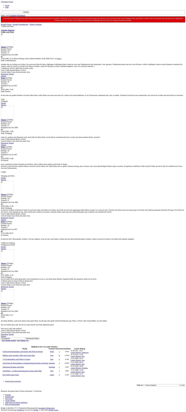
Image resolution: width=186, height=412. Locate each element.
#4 (2, 156)
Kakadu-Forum (6, 24)
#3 (2, 129)
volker (52, 375)
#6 (2, 231)
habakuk (52, 363)
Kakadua (52, 367)
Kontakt (8, 395)
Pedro (3, 78)
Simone (3, 47)
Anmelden (13, 15)
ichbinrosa (85, 352)
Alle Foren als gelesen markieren (16, 402)
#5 (2, 204)
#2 (2, 88)
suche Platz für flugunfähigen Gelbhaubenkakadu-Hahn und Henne (25, 363)
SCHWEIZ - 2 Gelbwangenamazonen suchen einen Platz (22, 371)
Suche (7, 5)
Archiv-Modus (10, 400)
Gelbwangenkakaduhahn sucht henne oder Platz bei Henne (23, 351)
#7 (2, 273)
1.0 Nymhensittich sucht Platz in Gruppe (16, 359)
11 (59, 355)
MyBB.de (20, 410)
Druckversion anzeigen (13, 381)
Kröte (52, 351)
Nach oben (9, 399)
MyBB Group (53, 410)
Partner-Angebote (36, 24)
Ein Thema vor (22, 340)
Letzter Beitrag (76, 352)
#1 (2, 57)
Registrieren (21, 15)
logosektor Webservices (47, 408)
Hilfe (7, 7)
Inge (58, 59)
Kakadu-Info (9, 397)
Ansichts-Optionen (7, 30)
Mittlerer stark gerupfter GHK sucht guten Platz (19, 355)
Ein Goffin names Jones (11, 375)
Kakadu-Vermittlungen (20, 24)
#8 (2, 313)
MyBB (35, 410)
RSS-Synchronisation (12, 404)
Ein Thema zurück (9, 340)
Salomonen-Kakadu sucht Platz (13, 367)
